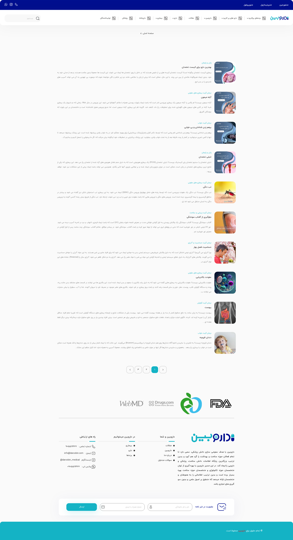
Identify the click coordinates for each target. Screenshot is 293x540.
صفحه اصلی (148, 33)
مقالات (169, 445)
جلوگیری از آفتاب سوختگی (199, 217)
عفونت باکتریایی (203, 277)
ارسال (81, 506)
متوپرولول (248, 5)
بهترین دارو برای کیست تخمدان (196, 67)
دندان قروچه (205, 337)
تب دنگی (207, 187)
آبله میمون (206, 97)
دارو (130, 450)
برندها (129, 455)
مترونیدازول (266, 5)
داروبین (168, 450)
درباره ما (168, 455)
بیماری (129, 445)
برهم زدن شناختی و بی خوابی (197, 127)
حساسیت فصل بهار (202, 247)
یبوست (208, 307)
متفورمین (283, 5)
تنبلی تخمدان (205, 157)
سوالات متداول (165, 460)
